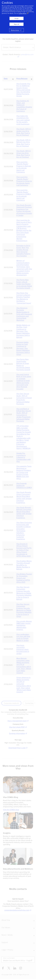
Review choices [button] (15, 30)
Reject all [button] (16, 24)
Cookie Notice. (22, 13)
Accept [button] (16, 18)
